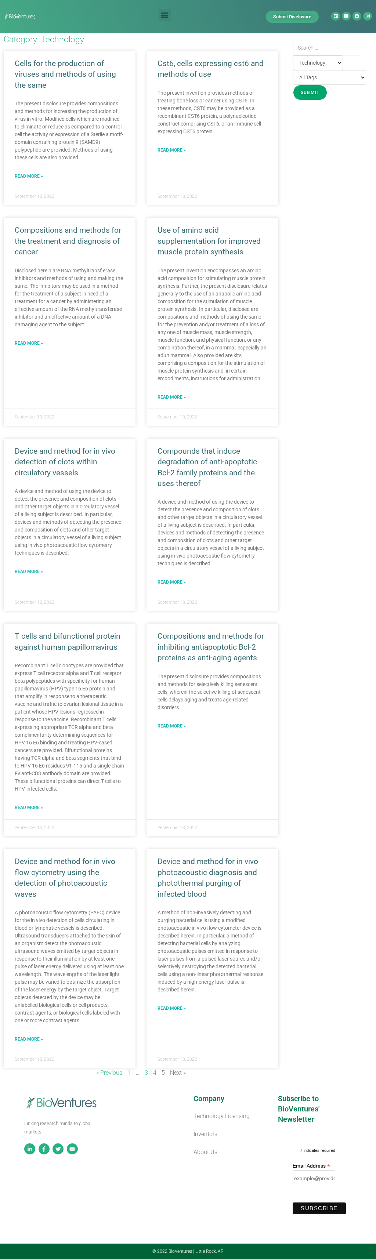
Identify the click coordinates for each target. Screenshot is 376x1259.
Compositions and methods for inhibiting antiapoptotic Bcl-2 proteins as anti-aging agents (211, 647)
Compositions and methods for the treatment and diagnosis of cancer (68, 241)
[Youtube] (346, 16)
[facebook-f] (45, 1148)
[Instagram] (367, 16)
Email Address (311, 1165)
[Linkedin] (335, 16)
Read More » (29, 176)
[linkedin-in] (30, 1148)
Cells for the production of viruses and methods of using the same (65, 74)
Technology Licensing (222, 1116)
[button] (165, 15)
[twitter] (59, 1148)
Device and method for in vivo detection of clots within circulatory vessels (65, 462)
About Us (205, 1152)
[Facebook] (356, 16)
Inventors (205, 1134)
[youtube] (73, 1148)
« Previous (109, 1072)
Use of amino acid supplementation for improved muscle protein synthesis (209, 241)
